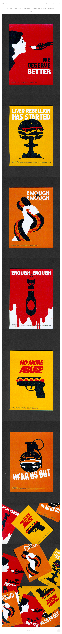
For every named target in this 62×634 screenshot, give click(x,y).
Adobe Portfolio (33, 630)
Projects (41, 3)
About (47, 3)
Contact (53, 3)
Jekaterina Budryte (7, 3)
